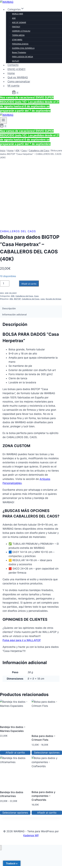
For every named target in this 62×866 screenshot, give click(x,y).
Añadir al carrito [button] (15, 752)
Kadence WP (31, 835)
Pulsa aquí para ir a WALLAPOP (22, 640)
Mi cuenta (13, 85)
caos (42, 299)
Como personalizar (19, 81)
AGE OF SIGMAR (19, 22)
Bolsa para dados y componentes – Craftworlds (43, 796)
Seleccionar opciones (47, 752)
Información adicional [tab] (14, 314)
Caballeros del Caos (18, 231)
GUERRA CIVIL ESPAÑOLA (23, 48)
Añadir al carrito (28, 284)
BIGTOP (17, 299)
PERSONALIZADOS (20, 44)
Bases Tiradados (19, 52)
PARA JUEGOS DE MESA (22, 57)
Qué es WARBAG (18, 77)
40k (11, 299)
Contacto (13, 65)
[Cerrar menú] (1, 847)
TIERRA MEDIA (18, 35)
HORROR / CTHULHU (21, 31)
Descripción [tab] (9, 308)
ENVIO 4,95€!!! (16, 69)
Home (11, 73)
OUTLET (15, 61)
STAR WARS (17, 39)
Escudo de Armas (53, 299)
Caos (36, 296)
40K (14, 18)
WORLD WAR (17, 14)
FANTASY (16, 27)
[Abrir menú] (3, 120)
